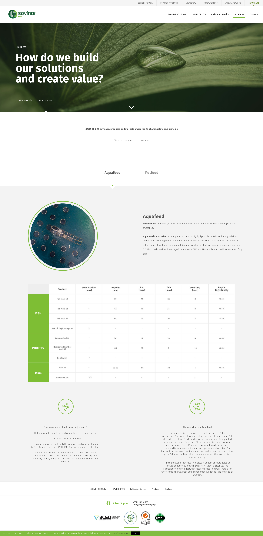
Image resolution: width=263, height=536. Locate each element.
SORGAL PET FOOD (211, 3)
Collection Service (220, 14)
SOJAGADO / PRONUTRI (169, 3)
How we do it (25, 100)
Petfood (151, 173)
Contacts (253, 14)
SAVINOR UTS (253, 3)
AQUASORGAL (191, 3)
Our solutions (46, 100)
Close (136, 533)
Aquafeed (113, 173)
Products (239, 14)
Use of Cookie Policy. (120, 533)
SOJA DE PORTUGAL (145, 3)
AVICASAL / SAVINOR (233, 3)
